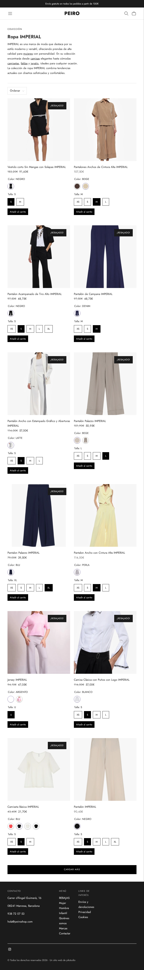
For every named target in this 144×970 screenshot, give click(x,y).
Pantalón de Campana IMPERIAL (93, 294)
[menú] (10, 13)
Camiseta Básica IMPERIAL (23, 807)
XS (78, 201)
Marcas (63, 928)
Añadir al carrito (18, 212)
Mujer (62, 903)
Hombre (64, 908)
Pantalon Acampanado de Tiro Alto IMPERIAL (35, 294)
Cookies (83, 917)
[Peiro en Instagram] (9, 950)
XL (48, 328)
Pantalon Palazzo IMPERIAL (24, 553)
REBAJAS (64, 898)
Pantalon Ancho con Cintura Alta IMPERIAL (99, 553)
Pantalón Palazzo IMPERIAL (90, 421)
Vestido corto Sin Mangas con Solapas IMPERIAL (37, 167)
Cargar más (72, 869)
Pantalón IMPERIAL (85, 807)
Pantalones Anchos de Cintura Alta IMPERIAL (101, 167)
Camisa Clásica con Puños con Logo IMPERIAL (102, 680)
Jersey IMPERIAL (17, 680)
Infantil (63, 913)
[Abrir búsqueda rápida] (126, 13)
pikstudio (70, 960)
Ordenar (15, 91)
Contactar (64, 933)
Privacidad (84, 912)
